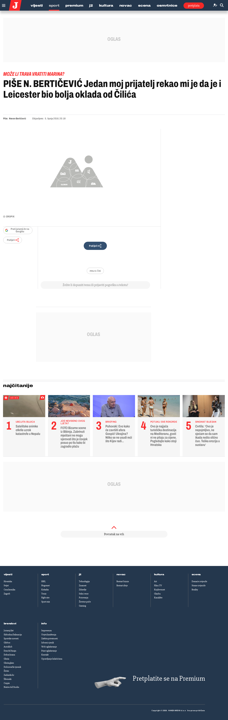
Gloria (6, 658)
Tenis (43, 593)
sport (45, 574)
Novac (125, 5)
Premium (74, 5)
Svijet (6, 585)
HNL (43, 581)
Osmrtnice (167, 5)
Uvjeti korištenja (48, 634)
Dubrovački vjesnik (12, 667)
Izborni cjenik (47, 642)
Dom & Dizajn (10, 650)
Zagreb (7, 593)
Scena (144, 5)
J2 (91, 5)
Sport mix (45, 601)
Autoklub (8, 646)
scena (196, 574)
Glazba (157, 593)
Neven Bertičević (17, 118)
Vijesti (37, 5)
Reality (195, 589)
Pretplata (194, 5)
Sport (54, 5)
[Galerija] (76, 170)
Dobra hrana (9, 654)
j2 (80, 574)
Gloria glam (9, 662)
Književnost (159, 589)
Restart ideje (122, 585)
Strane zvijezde (199, 585)
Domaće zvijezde (199, 581)
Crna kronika (9, 589)
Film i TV (158, 585)
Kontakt (45, 654)
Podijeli (11, 240)
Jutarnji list (9, 630)
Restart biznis (122, 581)
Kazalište (158, 597)
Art (155, 581)
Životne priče (85, 601)
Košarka (45, 589)
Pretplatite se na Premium (169, 678)
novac (121, 574)
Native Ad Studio (11, 687)
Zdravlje (82, 589)
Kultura (106, 5)
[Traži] (221, 5)
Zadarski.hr (9, 675)
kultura (159, 574)
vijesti (8, 574)
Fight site (45, 597)
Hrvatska (8, 581)
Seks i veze (84, 593)
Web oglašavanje (49, 646)
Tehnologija (84, 581)
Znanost (82, 585)
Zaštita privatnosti (49, 638)
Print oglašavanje (49, 650)
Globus (7, 642)
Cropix (7, 683)
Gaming (82, 605)
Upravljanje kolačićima (51, 658)
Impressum (46, 630)
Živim (6, 670)
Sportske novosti (11, 638)
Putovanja (83, 597)
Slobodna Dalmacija (13, 634)
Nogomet (45, 585)
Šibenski (7, 679)
